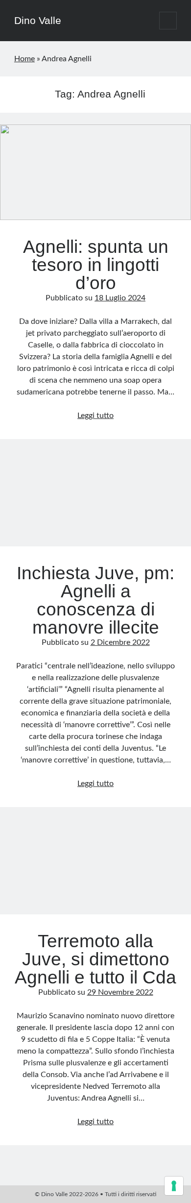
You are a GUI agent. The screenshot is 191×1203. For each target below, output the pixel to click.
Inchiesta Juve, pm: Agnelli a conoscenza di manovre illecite (95, 498)
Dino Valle (37, 20)
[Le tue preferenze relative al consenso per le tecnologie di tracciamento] (174, 1186)
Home (24, 59)
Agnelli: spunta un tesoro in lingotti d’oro (95, 172)
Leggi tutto (95, 415)
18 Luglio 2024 (120, 298)
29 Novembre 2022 (120, 992)
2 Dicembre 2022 (120, 642)
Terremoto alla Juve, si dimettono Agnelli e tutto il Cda (95, 866)
